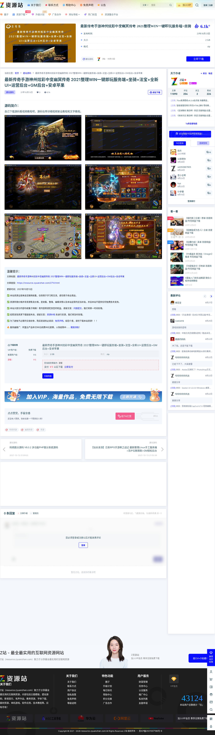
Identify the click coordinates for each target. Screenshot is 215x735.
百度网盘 (48, 376)
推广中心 (143, 694)
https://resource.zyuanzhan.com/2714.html (38, 283)
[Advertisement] (83, 484)
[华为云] (86, 718)
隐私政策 (71, 694)
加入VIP (186, 4)
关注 (205, 73)
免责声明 (87, 5)
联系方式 (53, 5)
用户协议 (71, 690)
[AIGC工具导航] (51, 718)
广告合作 (107, 703)
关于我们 (35, 5)
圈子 (107, 681)
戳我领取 (75, 327)
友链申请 (143, 703)
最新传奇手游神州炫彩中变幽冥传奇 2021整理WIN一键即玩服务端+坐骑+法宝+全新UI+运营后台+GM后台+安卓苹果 (70, 276)
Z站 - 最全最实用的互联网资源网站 (32, 652)
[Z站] (16, 718)
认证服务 (143, 690)
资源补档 (51, 314)
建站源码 (89, 59)
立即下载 (198, 59)
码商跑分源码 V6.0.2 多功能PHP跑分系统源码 (34, 447)
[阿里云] (121, 718)
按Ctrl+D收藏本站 (202, 658)
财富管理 (143, 681)
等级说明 (71, 703)
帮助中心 (70, 5)
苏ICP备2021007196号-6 (150, 731)
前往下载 (156, 92)
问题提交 (78, 308)
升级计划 (107, 686)
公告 (103, 5)
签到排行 (191, 201)
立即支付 (68, 366)
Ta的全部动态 (191, 123)
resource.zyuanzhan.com (93, 731)
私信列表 (143, 698)
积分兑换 (107, 698)
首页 (17, 73)
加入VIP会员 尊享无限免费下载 (193, 718)
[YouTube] (156, 718)
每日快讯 (107, 690)
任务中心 (143, 686)
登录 (83, 545)
